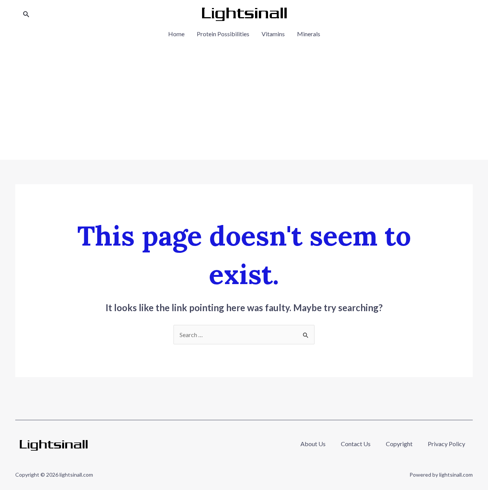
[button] (26, 14)
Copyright (399, 443)
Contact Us (356, 443)
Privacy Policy (446, 443)
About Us (313, 443)
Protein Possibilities (223, 33)
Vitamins (273, 33)
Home (176, 33)
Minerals (308, 33)
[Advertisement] (244, 96)
